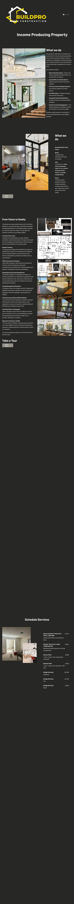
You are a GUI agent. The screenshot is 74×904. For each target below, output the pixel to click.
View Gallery (7, 345)
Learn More (6, 196)
